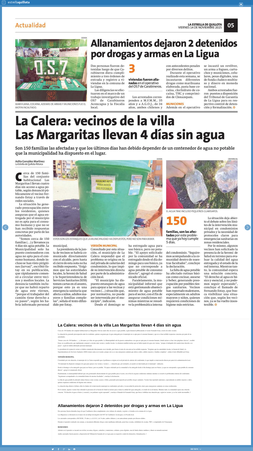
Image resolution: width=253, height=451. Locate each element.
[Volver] (241, 4)
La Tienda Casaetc (245, 1)
